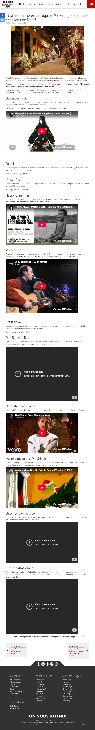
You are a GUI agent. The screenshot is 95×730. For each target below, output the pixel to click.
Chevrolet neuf (41, 688)
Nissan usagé (67, 686)
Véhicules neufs (15, 679)
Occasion (31, 4)
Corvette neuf (40, 695)
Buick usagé (67, 691)
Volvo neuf (39, 700)
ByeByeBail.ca (14, 706)
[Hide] (1, 24)
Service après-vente (16, 691)
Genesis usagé (67, 698)
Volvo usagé (67, 700)
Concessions (14, 693)
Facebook (31, 86)
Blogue (12, 688)
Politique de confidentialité (42, 721)
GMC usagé (66, 693)
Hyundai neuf (40, 684)
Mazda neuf (40, 679)
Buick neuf (39, 691)
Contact (77, 4)
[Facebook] (2, 15)
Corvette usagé (68, 695)
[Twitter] (2, 19)
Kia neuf (39, 682)
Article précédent (17, 650)
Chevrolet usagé (68, 688)
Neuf (21, 4)
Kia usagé (66, 682)
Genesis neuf (40, 698)
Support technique (54, 721)
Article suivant (76, 651)
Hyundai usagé (68, 684)
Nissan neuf (40, 686)
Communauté (14, 686)
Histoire (12, 684)
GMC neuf (39, 693)
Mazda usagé (67, 679)
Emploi (66, 4)
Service (57, 4)
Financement (44, 4)
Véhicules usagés (15, 682)
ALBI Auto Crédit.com (16, 708)
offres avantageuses (55, 80)
